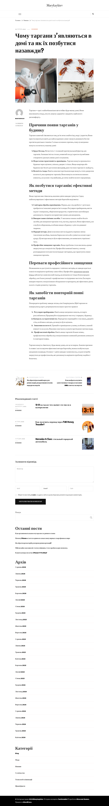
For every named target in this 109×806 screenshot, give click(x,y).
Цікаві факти (20, 786)
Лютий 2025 (20, 672)
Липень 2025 (20, 646)
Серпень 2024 (20, 711)
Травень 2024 (20, 731)
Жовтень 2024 (20, 698)
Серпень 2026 (20, 567)
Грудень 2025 (20, 613)
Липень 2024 (20, 718)
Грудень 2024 (20, 685)
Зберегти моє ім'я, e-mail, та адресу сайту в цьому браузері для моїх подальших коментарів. (50, 495)
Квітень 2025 (20, 659)
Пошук (18, 512)
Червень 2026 (20, 580)
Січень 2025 (19, 678)
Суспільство (20, 773)
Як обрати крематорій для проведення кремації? (33, 543)
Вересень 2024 (20, 705)
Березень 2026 (20, 593)
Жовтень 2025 (20, 626)
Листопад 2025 (21, 619)
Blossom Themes (83, 799)
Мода (17, 760)
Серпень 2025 (20, 639)
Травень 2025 (20, 652)
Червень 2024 (20, 724)
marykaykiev (19, 119)
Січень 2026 (20, 606)
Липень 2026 (20, 574)
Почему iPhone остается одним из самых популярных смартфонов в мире (42, 538)
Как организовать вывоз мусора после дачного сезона (35, 533)
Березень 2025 (20, 665)
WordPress (27, 802)
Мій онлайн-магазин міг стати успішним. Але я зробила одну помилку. (41, 548)
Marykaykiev (55, 5)
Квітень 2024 (20, 737)
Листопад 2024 (21, 691)
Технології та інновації (23, 779)
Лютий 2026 (20, 600)
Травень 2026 (20, 587)
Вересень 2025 (20, 632)
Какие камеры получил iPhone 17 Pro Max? (31, 553)
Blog (17, 753)
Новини (35, 29)
